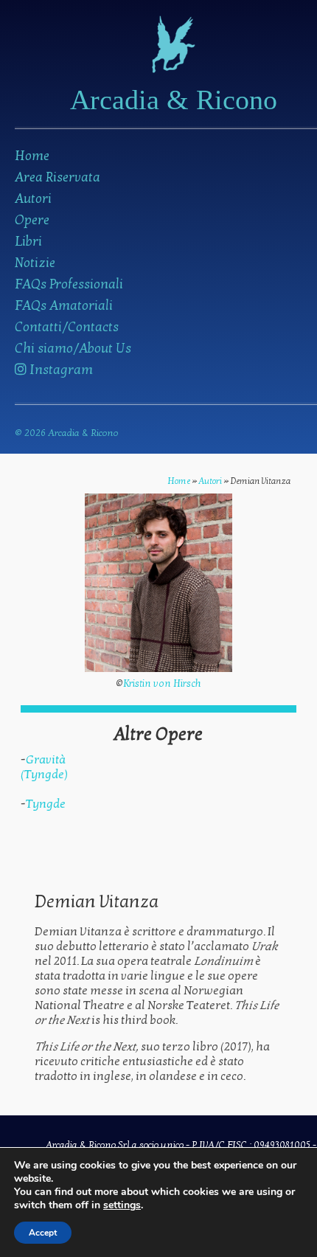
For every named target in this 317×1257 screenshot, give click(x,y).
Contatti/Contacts (67, 327)
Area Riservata (57, 177)
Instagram (60, 370)
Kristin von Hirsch (162, 684)
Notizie (35, 263)
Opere (32, 220)
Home (32, 156)
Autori (33, 199)
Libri (28, 241)
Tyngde (46, 804)
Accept (43, 1233)
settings (122, 1205)
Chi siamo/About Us (73, 348)
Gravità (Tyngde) (44, 767)
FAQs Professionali (69, 284)
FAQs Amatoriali (64, 306)
